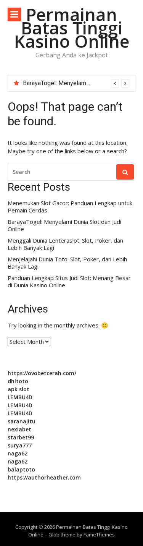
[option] (76, 83)
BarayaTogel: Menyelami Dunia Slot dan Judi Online (64, 225)
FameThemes (99, 534)
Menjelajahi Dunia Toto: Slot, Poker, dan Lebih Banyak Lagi (67, 263)
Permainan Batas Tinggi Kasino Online (71, 28)
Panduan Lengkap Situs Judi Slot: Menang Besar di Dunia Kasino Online (69, 281)
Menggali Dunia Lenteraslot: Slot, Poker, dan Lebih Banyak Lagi (65, 244)
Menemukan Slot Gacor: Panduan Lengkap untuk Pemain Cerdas (70, 206)
